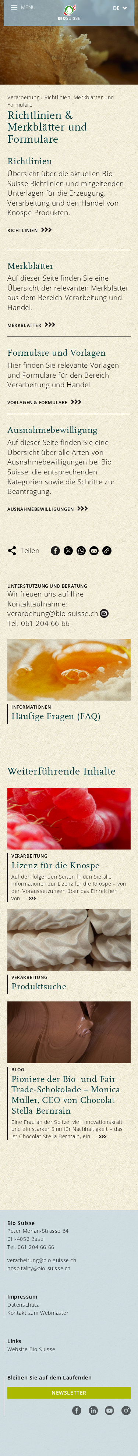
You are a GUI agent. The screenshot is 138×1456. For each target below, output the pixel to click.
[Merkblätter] (69, 290)
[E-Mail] (94, 550)
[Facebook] (55, 550)
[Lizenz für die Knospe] (69, 845)
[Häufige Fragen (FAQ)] (69, 681)
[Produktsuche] (69, 951)
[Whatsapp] (81, 550)
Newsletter (69, 1392)
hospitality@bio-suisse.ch (39, 1268)
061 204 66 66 (45, 623)
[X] (68, 550)
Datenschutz (23, 1304)
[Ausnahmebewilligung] (69, 463)
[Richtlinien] (69, 193)
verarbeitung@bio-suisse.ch (53, 613)
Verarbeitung (23, 97)
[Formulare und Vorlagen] (69, 371)
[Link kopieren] (107, 550)
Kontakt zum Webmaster (38, 1312)
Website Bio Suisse (31, 1349)
